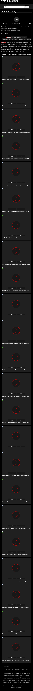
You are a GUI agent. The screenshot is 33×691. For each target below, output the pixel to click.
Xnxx (13, 669)
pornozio (7, 677)
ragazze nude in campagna (10, 39)
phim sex (8, 669)
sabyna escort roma (21, 678)
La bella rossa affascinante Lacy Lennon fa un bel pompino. (17, 79)
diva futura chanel (14, 677)
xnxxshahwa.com (19, 51)
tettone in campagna (25, 39)
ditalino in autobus (12, 682)
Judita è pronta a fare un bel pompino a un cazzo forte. (16, 237)
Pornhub (18, 30)
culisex (16, 685)
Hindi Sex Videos (19, 669)
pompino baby (7, 673)
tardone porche (10, 685)
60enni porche (15, 680)
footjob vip (18, 687)
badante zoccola (11, 678)
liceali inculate (22, 685)
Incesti (8, 30)
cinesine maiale (22, 682)
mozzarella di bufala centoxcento (15, 675)
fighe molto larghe (16, 673)
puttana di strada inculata (19, 37)
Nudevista (13, 30)
